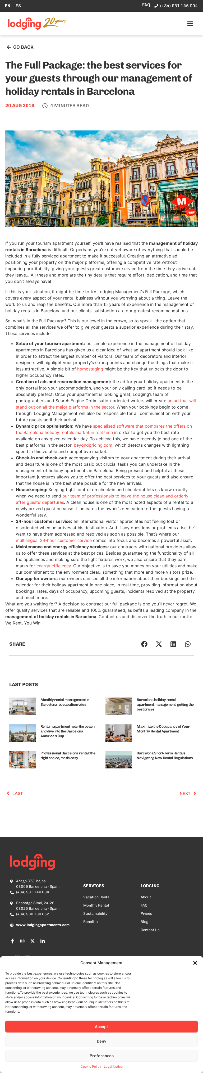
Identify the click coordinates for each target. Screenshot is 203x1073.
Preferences (102, 1055)
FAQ (144, 905)
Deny (101, 1041)
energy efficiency (53, 565)
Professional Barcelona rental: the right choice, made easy (67, 755)
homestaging (90, 369)
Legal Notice (113, 1067)
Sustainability (95, 913)
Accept (101, 1026)
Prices (146, 913)
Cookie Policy (91, 1067)
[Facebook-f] (12, 941)
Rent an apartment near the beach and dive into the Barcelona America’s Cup (67, 731)
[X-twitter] (32, 941)
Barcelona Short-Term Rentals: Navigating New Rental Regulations (165, 755)
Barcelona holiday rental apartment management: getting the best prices (165, 705)
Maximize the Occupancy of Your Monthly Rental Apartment (163, 729)
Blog (144, 922)
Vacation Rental (96, 897)
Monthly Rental (96, 905)
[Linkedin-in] (42, 941)
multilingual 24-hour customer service (54, 540)
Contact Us (150, 930)
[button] (195, 963)
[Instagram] (22, 941)
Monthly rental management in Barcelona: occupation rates (64, 702)
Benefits (90, 922)
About (146, 897)
